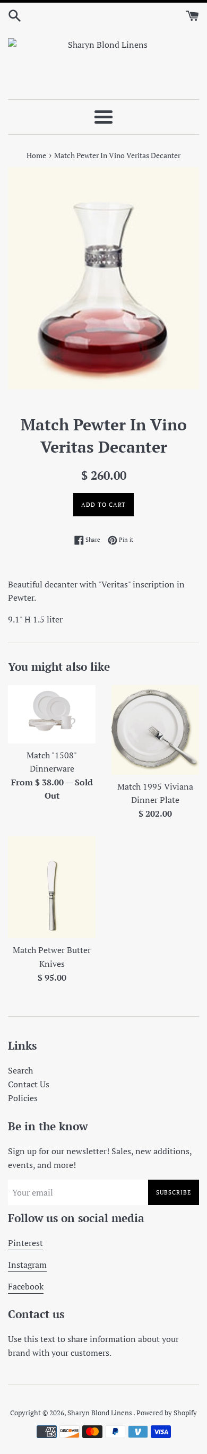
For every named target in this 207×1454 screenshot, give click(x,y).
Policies (23, 1098)
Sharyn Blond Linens (100, 1412)
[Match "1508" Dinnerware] (52, 714)
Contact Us (28, 1084)
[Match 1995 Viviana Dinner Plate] (155, 730)
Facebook (26, 1286)
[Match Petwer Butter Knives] (52, 887)
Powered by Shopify (166, 1412)
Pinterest (25, 1243)
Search (20, 1070)
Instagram (27, 1264)
